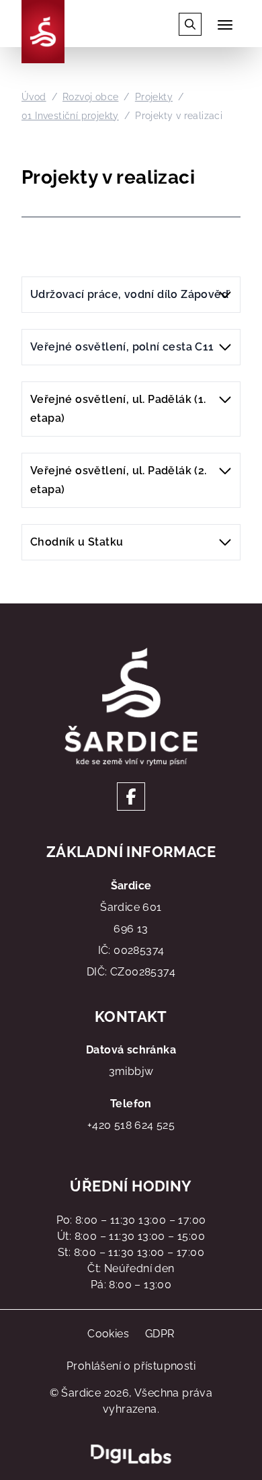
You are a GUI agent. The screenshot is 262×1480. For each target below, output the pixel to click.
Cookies (108, 1333)
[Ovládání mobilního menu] (225, 25)
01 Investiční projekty (70, 115)
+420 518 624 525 (131, 1125)
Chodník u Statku (76, 541)
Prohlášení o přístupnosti (131, 1366)
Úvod (33, 96)
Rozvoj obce (90, 96)
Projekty (154, 96)
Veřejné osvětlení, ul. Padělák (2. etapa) (118, 480)
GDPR (160, 1333)
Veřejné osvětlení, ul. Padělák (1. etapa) (118, 408)
